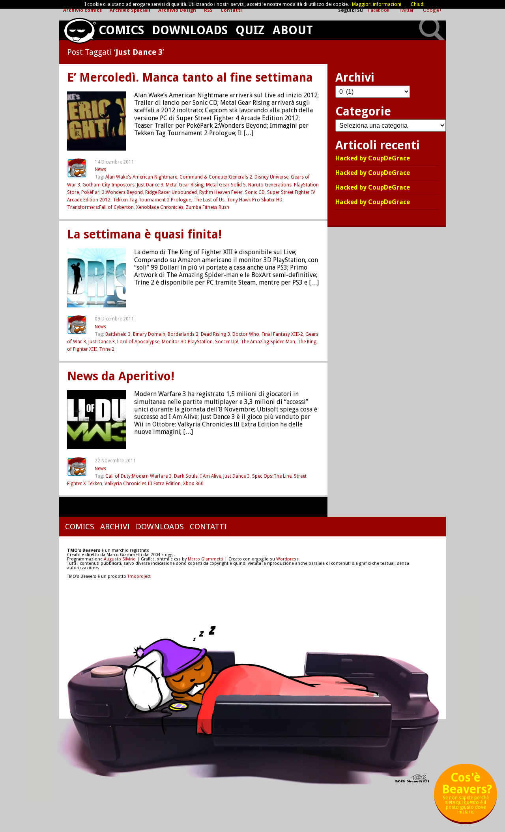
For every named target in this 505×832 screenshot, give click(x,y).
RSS (208, 10)
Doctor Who (245, 334)
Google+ (432, 10)
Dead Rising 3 (215, 334)
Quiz (250, 30)
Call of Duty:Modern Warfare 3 (138, 476)
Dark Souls (186, 476)
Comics (121, 30)
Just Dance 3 (150, 185)
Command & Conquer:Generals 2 (216, 177)
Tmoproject (139, 576)
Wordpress (287, 559)
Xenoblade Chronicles (159, 207)
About (293, 30)
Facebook (379, 10)
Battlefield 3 (118, 334)
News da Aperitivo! (120, 376)
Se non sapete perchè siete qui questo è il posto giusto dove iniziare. (467, 796)
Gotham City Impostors (108, 185)
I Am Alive (210, 476)
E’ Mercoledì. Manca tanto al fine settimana (190, 78)
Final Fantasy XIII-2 (282, 334)
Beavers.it (79, 31)
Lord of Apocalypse (138, 341)
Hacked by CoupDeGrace (372, 158)
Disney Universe (271, 177)
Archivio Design (177, 10)
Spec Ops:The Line (272, 476)
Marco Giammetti (205, 559)
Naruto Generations (270, 185)
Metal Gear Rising (185, 185)
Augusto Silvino (120, 559)
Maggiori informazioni (376, 4)
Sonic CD (255, 192)
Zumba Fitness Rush (207, 207)
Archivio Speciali (130, 10)
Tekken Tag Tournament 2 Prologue (152, 200)
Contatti (231, 10)
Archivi (115, 526)
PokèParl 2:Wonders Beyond (112, 192)
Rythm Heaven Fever (221, 192)
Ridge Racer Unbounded (171, 192)
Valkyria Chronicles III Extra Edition (143, 483)
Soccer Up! (226, 341)
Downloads (190, 30)
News (100, 169)
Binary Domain (149, 334)
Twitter (406, 10)
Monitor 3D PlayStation (187, 341)
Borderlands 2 (183, 334)
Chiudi (418, 4)
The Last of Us (208, 200)
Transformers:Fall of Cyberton (100, 207)
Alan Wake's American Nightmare (141, 177)
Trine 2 (106, 349)
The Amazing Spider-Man (268, 341)
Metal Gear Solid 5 (226, 185)
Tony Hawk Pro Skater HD (254, 200)
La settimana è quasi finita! (144, 234)
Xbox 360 (193, 483)
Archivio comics (82, 10)
